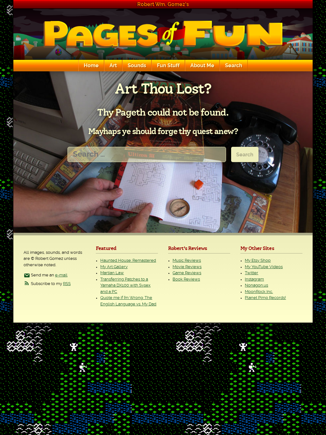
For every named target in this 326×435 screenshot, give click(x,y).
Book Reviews (186, 279)
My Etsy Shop (258, 261)
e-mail (61, 275)
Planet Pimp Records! (265, 298)
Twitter (251, 273)
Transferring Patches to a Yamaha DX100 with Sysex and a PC (125, 285)
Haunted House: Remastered (128, 261)
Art (113, 65)
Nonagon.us (256, 285)
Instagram (254, 279)
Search (233, 65)
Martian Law (112, 273)
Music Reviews (187, 261)
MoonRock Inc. (259, 292)
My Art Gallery (114, 267)
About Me (202, 65)
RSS (67, 284)
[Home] (163, 34)
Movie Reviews (187, 267)
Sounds (137, 65)
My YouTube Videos (264, 267)
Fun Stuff (168, 65)
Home (91, 65)
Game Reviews (187, 273)
